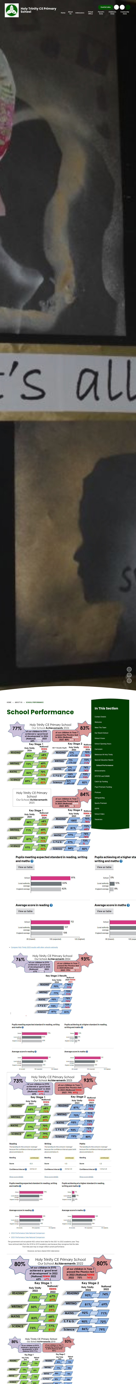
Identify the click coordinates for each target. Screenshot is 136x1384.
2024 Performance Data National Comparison (28, 1233)
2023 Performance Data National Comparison (28, 1237)
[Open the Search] (127, 7)
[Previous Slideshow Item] (129, 675)
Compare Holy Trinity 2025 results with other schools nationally (34, 947)
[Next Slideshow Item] (129, 669)
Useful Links (106, 7)
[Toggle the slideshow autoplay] (129, 680)
